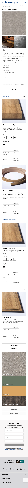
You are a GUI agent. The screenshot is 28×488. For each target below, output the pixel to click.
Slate (17, 45)
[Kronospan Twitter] (6, 469)
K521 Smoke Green (7, 384)
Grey (4, 67)
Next (12, 42)
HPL (4, 289)
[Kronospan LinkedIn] (21, 469)
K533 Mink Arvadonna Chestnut (11, 404)
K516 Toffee (6, 394)
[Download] (24, 33)
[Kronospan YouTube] (17, 469)
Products (14, 90)
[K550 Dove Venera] (14, 23)
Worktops (6, 96)
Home (3, 5)
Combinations (14, 349)
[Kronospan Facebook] (3, 469)
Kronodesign (11, 5)
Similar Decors (14, 345)
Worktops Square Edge (8, 72)
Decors (6, 5)
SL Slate (5, 79)
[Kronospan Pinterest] (13, 469)
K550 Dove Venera (6, 6)
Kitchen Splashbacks (19, 5)
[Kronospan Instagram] (10, 469)
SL (4, 50)
